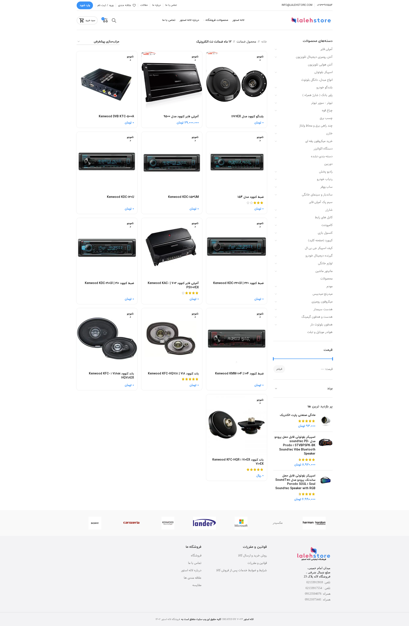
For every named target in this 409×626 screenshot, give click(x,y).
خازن (329, 133)
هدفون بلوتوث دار (321, 324)
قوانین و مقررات (257, 563)
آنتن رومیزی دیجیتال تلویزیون (314, 57)
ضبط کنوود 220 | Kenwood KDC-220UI (238, 283)
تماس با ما (194, 563)
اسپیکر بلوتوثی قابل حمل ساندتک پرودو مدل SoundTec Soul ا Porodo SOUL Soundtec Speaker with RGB (295, 482)
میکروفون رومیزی (322, 301)
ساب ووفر (326, 186)
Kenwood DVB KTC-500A (116, 117)
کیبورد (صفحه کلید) (320, 240)
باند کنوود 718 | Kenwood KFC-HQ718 (173, 374)
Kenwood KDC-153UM (183, 197)
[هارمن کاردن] (314, 523)
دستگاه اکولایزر (323, 148)
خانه (264, 41)
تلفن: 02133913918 (318, 582)
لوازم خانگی (325, 263)
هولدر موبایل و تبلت (320, 332)
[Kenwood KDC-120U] (107, 162)
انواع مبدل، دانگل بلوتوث (317, 79)
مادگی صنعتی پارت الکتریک (297, 415)
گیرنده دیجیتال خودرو (319, 255)
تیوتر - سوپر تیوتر (322, 102)
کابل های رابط (324, 217)
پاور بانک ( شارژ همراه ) (318, 95)
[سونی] (95, 523)
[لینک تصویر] (313, 554)
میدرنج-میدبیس (323, 293)
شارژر (329, 209)
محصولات (326, 278)
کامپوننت (327, 225)
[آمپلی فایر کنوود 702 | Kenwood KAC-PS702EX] (171, 248)
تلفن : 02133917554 (318, 588)
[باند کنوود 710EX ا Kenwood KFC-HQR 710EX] (236, 424)
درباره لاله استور (191, 570)
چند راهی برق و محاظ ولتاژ (316, 125)
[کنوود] (168, 523)
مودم (330, 286)
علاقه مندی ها (192, 578)
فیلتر (279, 369)
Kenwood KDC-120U (120, 197)
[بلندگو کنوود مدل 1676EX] (236, 81)
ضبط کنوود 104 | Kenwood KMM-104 (239, 374)
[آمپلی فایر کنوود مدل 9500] (171, 81)
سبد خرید (90, 20)
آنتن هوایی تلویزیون (320, 64)
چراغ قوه (327, 110)
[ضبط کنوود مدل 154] (236, 162)
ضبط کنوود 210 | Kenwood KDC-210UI (109, 283)
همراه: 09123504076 (317, 593)
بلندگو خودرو (324, 87)
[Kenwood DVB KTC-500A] (107, 81)
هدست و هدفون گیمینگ (317, 316)
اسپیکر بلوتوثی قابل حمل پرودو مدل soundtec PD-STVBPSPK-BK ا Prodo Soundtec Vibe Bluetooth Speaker (294, 445)
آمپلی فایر (326, 49)
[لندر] (204, 523)
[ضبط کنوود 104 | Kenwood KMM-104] (236, 338)
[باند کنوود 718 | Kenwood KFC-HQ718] (171, 338)
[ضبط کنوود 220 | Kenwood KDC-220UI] (236, 248)
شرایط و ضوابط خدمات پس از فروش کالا (241, 570)
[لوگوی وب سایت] (312, 20)
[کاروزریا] (131, 523)
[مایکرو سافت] (241, 523)
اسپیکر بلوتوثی (323, 72)
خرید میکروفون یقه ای (319, 141)
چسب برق (326, 118)
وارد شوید (85, 5)
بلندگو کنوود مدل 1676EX (247, 117)
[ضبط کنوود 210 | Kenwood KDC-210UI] (107, 248)
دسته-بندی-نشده (322, 156)
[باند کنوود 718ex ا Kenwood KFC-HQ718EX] (107, 338)
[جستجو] (114, 20)
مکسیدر (278, 522)
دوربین (328, 163)
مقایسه (196, 585)
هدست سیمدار (323, 309)
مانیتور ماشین (324, 271)
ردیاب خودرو (325, 179)
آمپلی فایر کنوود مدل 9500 (181, 117)
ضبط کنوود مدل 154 (251, 197)
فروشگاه (196, 556)
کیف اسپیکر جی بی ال (319, 248)
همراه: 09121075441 (317, 599)
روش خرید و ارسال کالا (252, 556)
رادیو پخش (326, 171)
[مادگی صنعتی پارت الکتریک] (326, 420)
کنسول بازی (325, 232)
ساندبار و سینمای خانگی (317, 194)
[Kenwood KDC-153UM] (171, 162)
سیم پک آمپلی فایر (321, 202)
